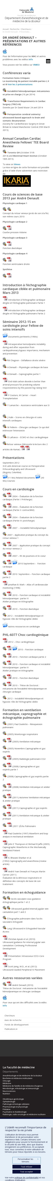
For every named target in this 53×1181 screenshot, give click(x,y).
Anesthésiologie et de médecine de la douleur (22, 1075)
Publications (10, 1029)
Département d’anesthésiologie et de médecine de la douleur (26, 19)
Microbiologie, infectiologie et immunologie (21, 1088)
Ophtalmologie (9, 1101)
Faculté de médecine (27, 15)
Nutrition (6, 1093)
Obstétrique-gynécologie (13, 1099)
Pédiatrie (6, 1109)
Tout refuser (26, 1166)
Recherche (14, 29)
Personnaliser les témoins (28, 1160)
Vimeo (17, 164)
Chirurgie (6, 1080)
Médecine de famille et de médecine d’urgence (23, 1086)
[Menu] (48, 61)
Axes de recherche (13, 1020)
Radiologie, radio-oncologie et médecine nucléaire (24, 1114)
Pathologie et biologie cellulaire (16, 1104)
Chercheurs (26, 29)
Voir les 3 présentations (20, 84)
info (31, 59)
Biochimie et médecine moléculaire (17, 1078)
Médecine (7, 1083)
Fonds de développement (17, 1024)
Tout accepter (26, 1171)
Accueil (6, 29)
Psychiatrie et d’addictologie (15, 1112)
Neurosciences (9, 1091)
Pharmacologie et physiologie (15, 1106)
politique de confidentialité (27, 1177)
